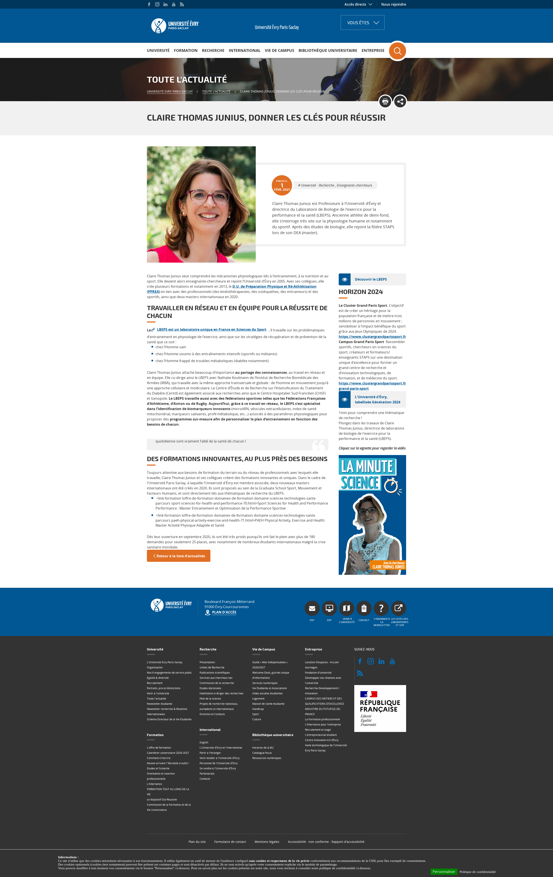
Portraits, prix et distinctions (163, 688)
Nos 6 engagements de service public (169, 672)
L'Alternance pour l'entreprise (323, 724)
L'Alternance (154, 784)
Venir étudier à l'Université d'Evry (220, 758)
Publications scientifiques (215, 672)
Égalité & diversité (158, 678)
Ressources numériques (266, 758)
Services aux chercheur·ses (216, 678)
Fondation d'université (318, 672)
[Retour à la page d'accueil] (174, 24)
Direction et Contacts (212, 714)
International (245, 50)
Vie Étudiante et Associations (269, 688)
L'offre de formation (159, 747)
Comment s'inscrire (158, 758)
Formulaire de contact (230, 842)
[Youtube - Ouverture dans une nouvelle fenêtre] (174, 4)
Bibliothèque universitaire (328, 50)
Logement (258, 698)
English (204, 742)
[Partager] (400, 101)
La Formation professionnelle (322, 719)
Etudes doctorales (210, 688)
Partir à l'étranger (210, 753)
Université (158, 50)
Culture (256, 719)
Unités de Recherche (212, 667)
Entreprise (373, 50)
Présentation (207, 662)
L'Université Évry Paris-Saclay (164, 662)
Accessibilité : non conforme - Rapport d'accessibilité (326, 842)
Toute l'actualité (216, 91)
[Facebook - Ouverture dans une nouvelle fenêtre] (149, 4)
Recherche (213, 50)
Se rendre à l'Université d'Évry (218, 768)
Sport (255, 714)
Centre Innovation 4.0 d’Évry (321, 740)
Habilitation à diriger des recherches (221, 693)
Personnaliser (444, 871)
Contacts (205, 779)
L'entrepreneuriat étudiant (321, 735)
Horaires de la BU (263, 747)
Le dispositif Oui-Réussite (162, 799)
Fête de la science (210, 698)
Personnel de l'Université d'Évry (219, 763)
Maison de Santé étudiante (268, 704)
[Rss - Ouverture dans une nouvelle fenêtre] (182, 4)
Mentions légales (267, 842)
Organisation (154, 667)
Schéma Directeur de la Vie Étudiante (169, 719)
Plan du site (197, 842)
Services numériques (265, 683)
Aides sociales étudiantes (267, 693)
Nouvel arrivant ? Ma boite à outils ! (168, 763)
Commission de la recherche (217, 683)
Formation (186, 50)
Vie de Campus (279, 50)
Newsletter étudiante (159, 704)
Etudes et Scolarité (158, 768)
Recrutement (154, 683)
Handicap (258, 709)
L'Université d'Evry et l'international (221, 747)
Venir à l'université (158, 693)
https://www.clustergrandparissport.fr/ (373, 336)
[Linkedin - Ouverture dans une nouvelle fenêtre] (165, 4)
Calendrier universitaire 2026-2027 (168, 753)
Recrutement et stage (318, 730)
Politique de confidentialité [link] (478, 872)
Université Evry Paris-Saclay (170, 91)
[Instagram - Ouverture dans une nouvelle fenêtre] (157, 4)
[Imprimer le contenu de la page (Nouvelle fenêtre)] (385, 101)
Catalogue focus (262, 753)
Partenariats (207, 773)
